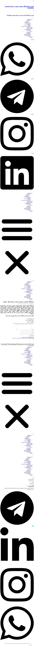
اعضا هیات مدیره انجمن (27, 34)
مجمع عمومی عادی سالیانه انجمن (25, 26)
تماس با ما (30, 36)
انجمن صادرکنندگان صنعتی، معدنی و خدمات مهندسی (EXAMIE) (20, 15)
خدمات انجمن (28, 32)
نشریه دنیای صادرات (29, 27)
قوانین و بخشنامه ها (27, 23)
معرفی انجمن (28, 205)
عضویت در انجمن (29, 201)
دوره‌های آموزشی (26, 22)
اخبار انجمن (28, 282)
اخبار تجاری (28, 286)
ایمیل (33, 332)
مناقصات (29, 25)
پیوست (12, 315)
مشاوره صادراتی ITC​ (27, 29)
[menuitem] (31, 211)
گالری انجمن (27, 194)
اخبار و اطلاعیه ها (29, 19)
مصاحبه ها (27, 21)
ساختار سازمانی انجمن (27, 297)
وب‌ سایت (32, 334)
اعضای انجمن (28, 209)
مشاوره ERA (28, 30)
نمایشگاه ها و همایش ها (27, 24)
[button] (17, 246)
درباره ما (31, 293)
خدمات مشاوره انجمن (29, 28)
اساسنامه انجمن (28, 33)
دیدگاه (33, 329)
